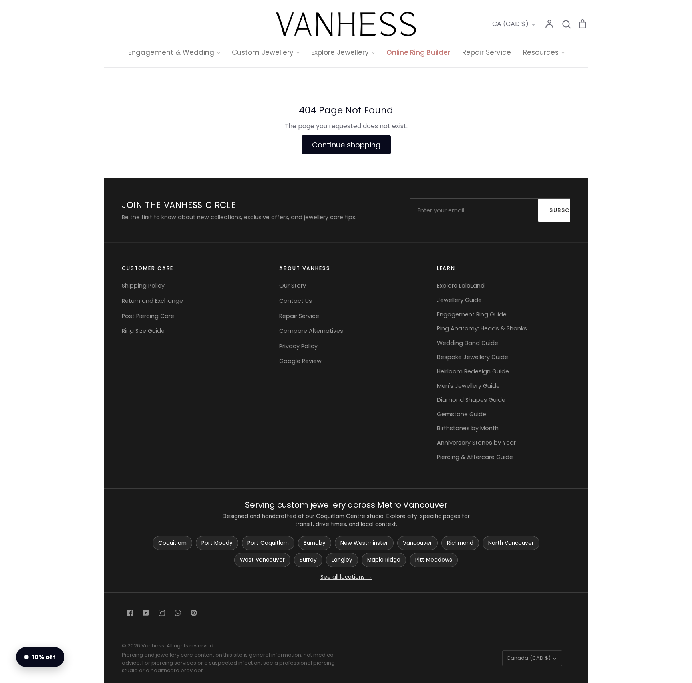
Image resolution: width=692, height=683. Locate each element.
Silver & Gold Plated (354, 151)
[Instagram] (162, 613)
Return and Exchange (152, 301)
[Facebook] (130, 613)
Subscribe (563, 210)
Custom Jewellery (263, 52)
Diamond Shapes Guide (471, 400)
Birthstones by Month (468, 428)
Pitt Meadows (433, 560)
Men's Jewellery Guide (468, 386)
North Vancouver (511, 543)
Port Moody (217, 543)
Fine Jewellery (346, 135)
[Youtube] (146, 613)
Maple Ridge (383, 560)
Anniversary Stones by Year (476, 443)
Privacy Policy (298, 346)
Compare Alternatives (311, 331)
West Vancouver (262, 560)
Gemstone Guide (461, 414)
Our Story (292, 286)
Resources (541, 52)
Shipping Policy (143, 286)
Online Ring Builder (418, 52)
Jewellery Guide (459, 300)
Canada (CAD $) (529, 658)
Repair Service (486, 52)
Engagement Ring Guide (472, 314)
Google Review (300, 361)
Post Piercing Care (148, 316)
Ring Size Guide (143, 331)
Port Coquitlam (268, 543)
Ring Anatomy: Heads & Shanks (482, 328)
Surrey (308, 560)
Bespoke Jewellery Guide (472, 357)
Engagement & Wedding (171, 52)
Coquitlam (172, 543)
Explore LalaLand (461, 286)
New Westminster (364, 543)
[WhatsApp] (178, 613)
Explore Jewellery (340, 52)
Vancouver (417, 543)
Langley (342, 560)
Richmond (460, 543)
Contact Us (295, 301)
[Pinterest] (194, 613)
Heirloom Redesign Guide (473, 371)
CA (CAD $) (510, 23)
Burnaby (315, 543)
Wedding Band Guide (467, 343)
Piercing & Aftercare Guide (475, 457)
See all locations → (346, 577)
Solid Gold (340, 120)
